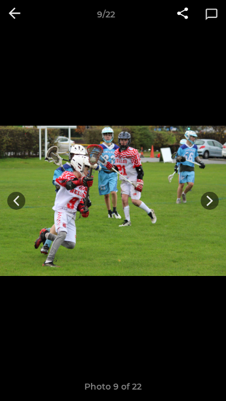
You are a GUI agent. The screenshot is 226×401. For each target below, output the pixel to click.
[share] (182, 14)
